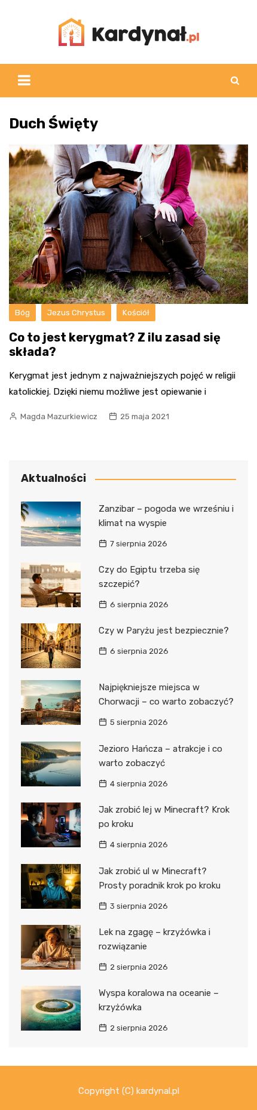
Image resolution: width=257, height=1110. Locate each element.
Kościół (136, 312)
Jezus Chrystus (76, 312)
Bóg (22, 312)
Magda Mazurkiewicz (58, 416)
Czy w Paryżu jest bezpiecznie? (164, 630)
